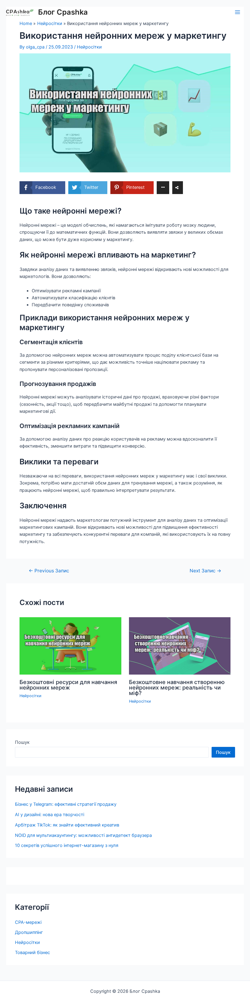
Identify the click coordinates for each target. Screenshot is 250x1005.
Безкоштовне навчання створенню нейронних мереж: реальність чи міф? (177, 687)
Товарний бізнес (32, 952)
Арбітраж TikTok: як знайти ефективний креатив (67, 825)
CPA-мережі (28, 922)
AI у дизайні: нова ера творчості (49, 814)
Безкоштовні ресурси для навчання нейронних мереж (68, 685)
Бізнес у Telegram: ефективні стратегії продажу (65, 804)
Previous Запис (49, 570)
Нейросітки (89, 47)
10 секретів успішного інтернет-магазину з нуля (66, 845)
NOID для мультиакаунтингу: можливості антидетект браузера (83, 835)
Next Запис (205, 570)
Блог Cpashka (63, 12)
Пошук (22, 742)
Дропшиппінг (29, 932)
